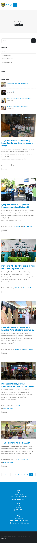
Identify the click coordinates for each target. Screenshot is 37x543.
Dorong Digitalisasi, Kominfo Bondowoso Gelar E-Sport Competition (17, 385)
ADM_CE (20, 406)
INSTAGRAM (15, 523)
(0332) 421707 (18, 510)
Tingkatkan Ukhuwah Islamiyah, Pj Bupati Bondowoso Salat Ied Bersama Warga (17, 143)
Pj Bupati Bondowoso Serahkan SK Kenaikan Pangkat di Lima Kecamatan (17, 328)
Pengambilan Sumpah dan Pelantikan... (19, 99)
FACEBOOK (14, 520)
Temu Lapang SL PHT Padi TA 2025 (17, 83)
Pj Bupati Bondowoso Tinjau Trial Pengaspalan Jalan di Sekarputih (15, 205)
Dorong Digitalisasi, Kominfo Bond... (18, 91)
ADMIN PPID (17, 165)
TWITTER (25, 520)
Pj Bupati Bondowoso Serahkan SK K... (18, 106)
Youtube (26, 523)
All (4, 51)
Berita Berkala (7, 55)
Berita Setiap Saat (8, 62)
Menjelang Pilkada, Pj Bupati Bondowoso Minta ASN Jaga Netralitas (18, 267)
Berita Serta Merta (8, 59)
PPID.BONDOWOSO (23, 459)
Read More (4, 169)
